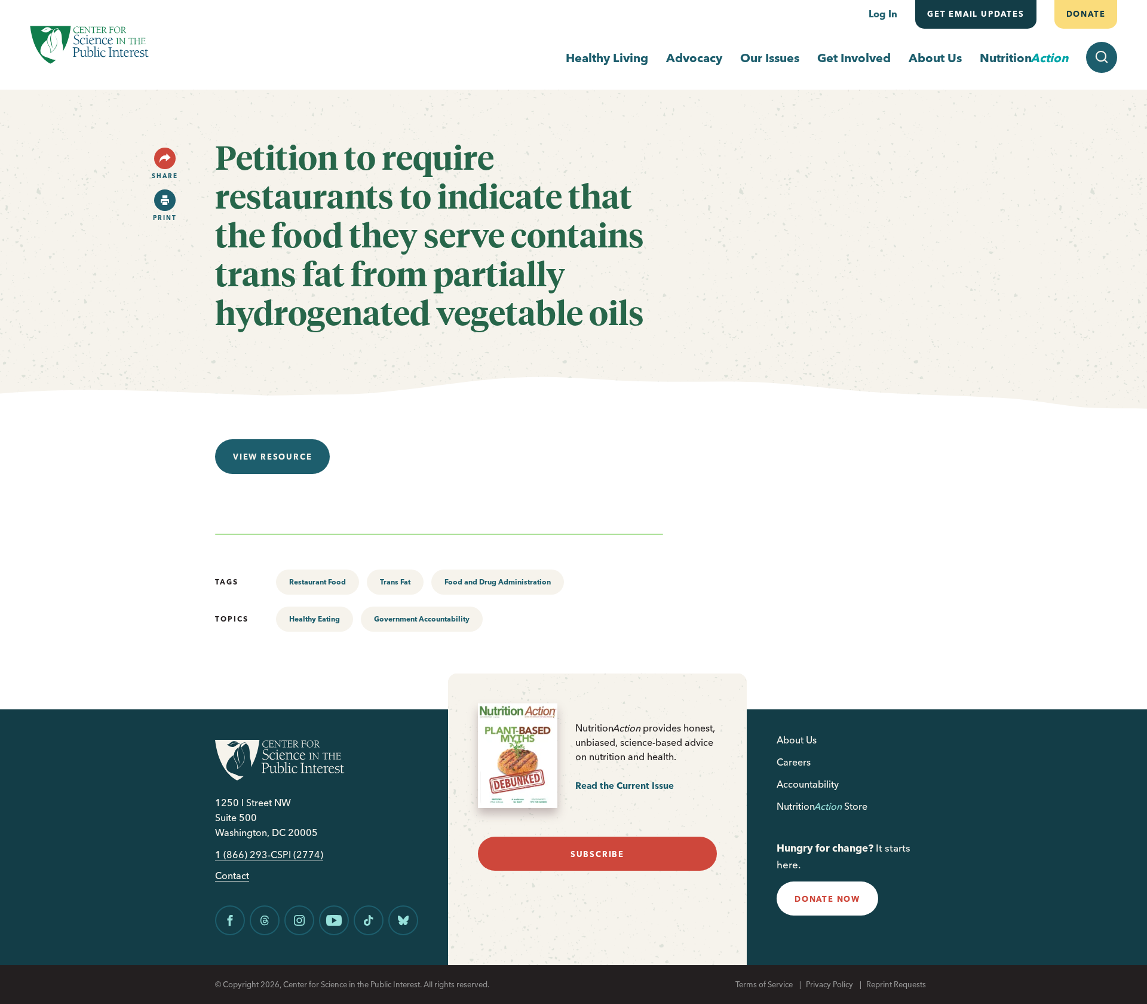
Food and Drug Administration (497, 581)
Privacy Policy (829, 984)
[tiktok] (369, 920)
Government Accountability (422, 618)
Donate (1085, 14)
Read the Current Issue (624, 785)
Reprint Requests (896, 984)
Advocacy (694, 58)
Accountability (808, 784)
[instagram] (299, 920)
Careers (794, 762)
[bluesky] (403, 920)
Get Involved (854, 58)
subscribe (597, 854)
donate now (827, 899)
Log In (883, 14)
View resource (272, 456)
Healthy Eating (314, 618)
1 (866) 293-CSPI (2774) (269, 855)
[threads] (265, 920)
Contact (232, 875)
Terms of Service (764, 984)
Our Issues (769, 58)
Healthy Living (607, 58)
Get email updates (976, 14)
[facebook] (230, 920)
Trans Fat (395, 581)
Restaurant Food (317, 581)
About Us (935, 58)
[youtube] (334, 920)
